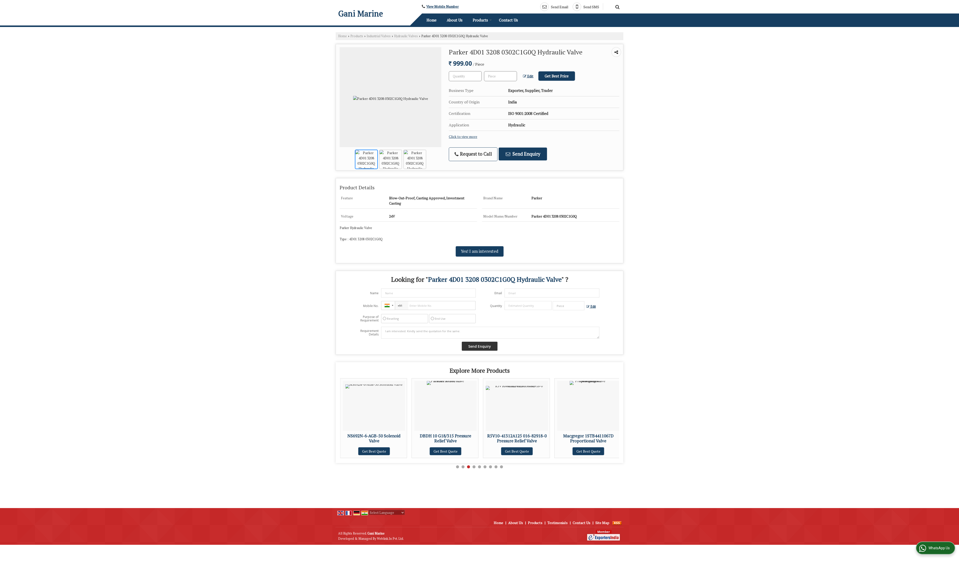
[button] (442, 6)
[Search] (617, 6)
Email (498, 293)
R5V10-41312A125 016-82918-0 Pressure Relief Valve (447, 438)
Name (374, 293)
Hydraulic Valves (406, 36)
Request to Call (475, 154)
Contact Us (508, 19)
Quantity (496, 306)
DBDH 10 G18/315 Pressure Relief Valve (375, 438)
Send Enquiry (525, 154)
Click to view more (463, 136)
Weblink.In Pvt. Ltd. (390, 539)
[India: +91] (388, 305)
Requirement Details (369, 332)
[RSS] (617, 522)
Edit (529, 76)
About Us (455, 19)
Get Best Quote (375, 451)
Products (480, 19)
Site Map (602, 522)
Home (432, 19)
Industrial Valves (379, 36)
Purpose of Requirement (369, 318)
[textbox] (500, 76)
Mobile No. (371, 306)
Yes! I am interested (479, 251)
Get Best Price (557, 75)
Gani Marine (360, 13)
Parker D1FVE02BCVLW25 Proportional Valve (590, 438)
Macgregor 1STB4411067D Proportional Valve (518, 438)
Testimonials (557, 522)
